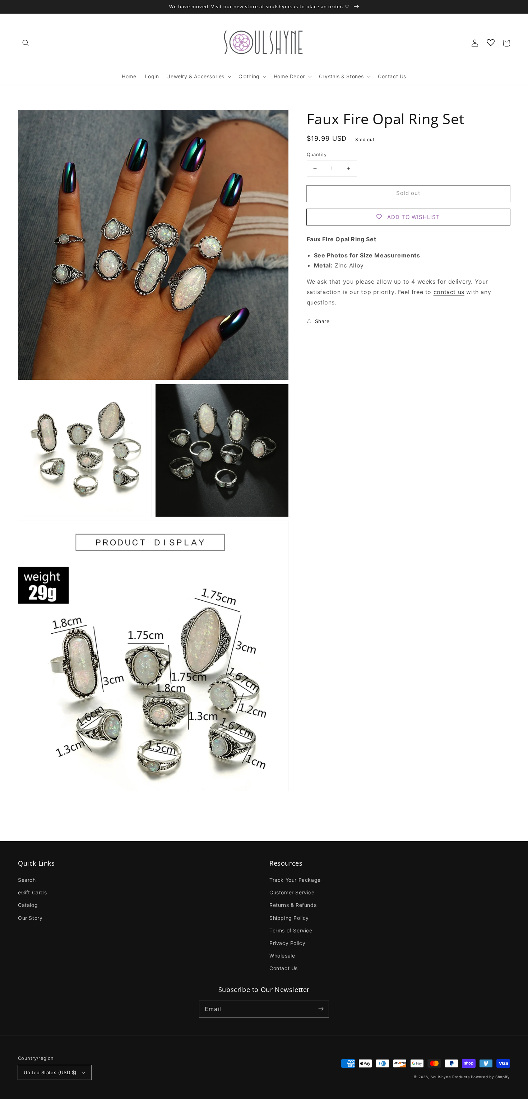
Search (27, 880)
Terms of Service (290, 930)
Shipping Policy (289, 918)
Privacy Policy (287, 943)
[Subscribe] (321, 1009)
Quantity (317, 154)
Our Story (30, 918)
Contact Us (283, 968)
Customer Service (292, 892)
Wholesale (282, 956)
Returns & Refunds (292, 905)
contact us (449, 291)
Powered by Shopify (490, 1077)
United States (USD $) (50, 1072)
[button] (26, 43)
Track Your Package (295, 880)
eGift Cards (32, 892)
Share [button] (322, 321)
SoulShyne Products (450, 1077)
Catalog (28, 905)
